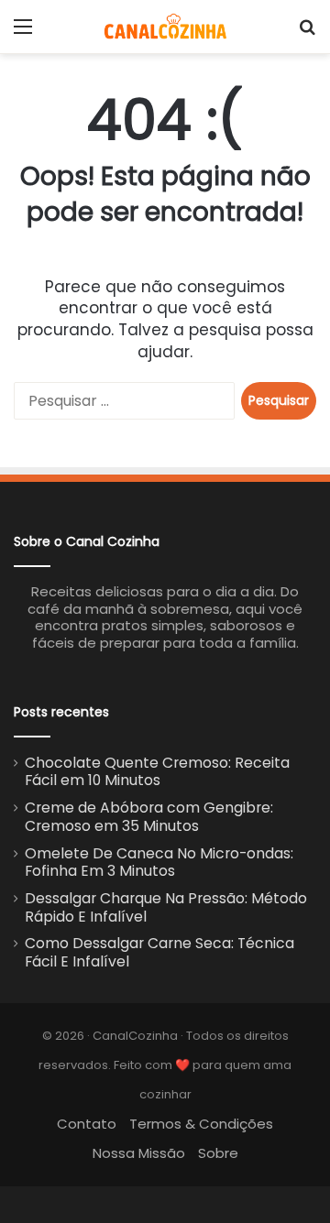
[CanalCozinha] (165, 26)
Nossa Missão (139, 1153)
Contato (86, 1123)
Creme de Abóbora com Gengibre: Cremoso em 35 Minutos (149, 816)
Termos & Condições (201, 1123)
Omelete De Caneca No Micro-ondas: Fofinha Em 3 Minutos (159, 862)
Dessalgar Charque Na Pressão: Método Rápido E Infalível (166, 907)
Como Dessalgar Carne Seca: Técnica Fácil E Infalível (159, 952)
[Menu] (23, 33)
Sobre (218, 1153)
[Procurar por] (307, 33)
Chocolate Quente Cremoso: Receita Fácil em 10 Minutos (157, 772)
